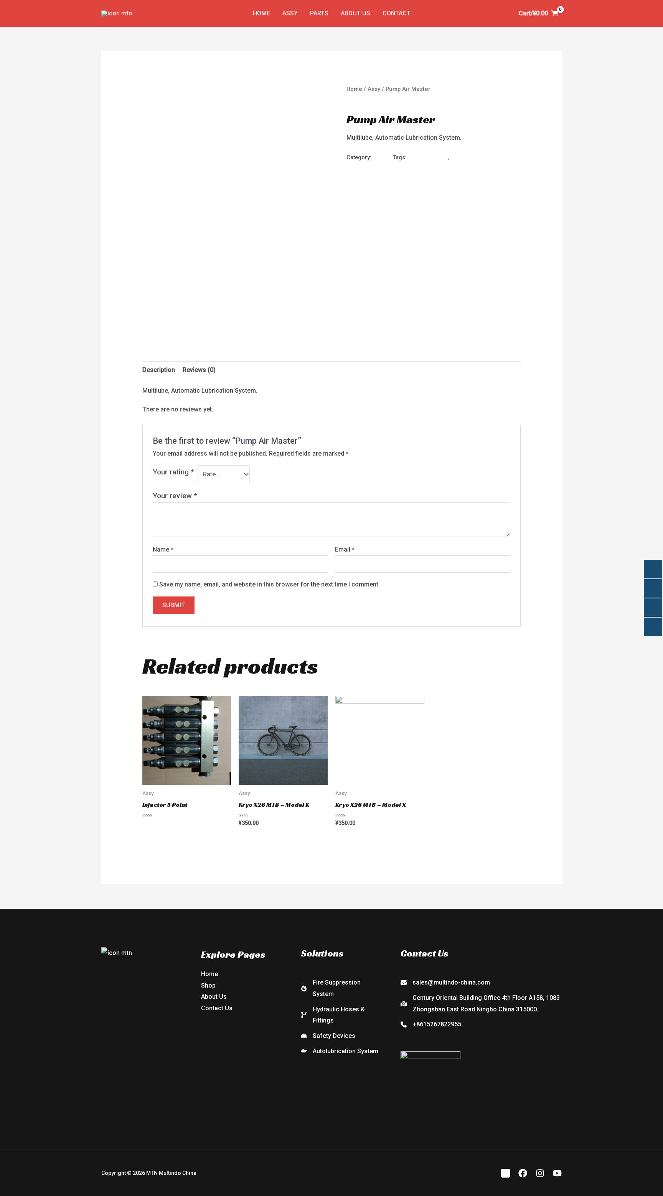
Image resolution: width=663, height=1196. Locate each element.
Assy (290, 13)
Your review (175, 495)
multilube (462, 157)
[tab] (158, 370)
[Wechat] (505, 1173)
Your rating (173, 471)
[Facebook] (522, 1173)
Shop (208, 985)
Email (345, 549)
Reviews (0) (199, 369)
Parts (319, 13)
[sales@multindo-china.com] (445, 982)
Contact (397, 13)
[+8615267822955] (431, 1024)
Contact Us (217, 1008)
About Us (355, 13)
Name (163, 549)
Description (158, 369)
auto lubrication (428, 157)
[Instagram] (540, 1173)
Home (261, 13)
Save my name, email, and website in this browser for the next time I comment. (269, 584)
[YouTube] (557, 1173)
